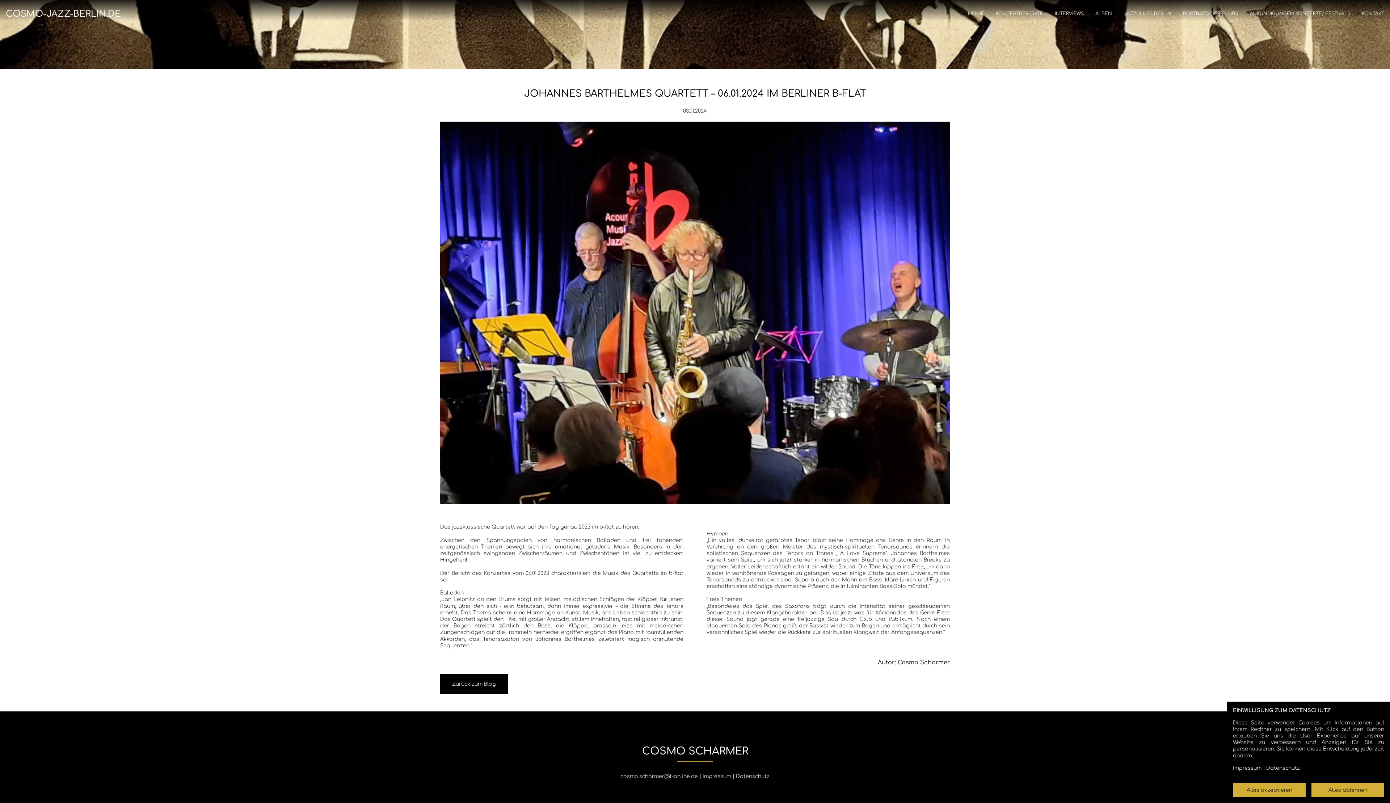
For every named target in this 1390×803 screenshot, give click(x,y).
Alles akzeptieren (1269, 790)
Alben (1103, 13)
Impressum (717, 776)
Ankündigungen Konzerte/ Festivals (1300, 13)
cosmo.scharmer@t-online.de (659, 776)
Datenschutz (753, 776)
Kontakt (1373, 13)
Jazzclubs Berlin (1147, 13)
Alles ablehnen (1348, 790)
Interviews (1069, 13)
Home (976, 13)
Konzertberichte (1019, 13)
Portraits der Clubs (1210, 13)
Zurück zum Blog (474, 684)
